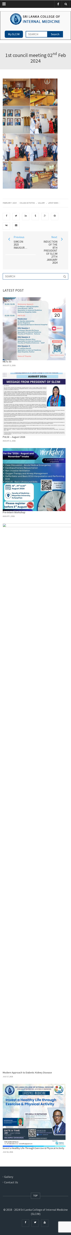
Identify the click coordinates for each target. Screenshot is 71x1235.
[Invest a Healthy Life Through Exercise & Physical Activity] (34, 1115)
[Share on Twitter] (16, 216)
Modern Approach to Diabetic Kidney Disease (27, 1072)
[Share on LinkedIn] (25, 216)
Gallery (41, 203)
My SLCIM (14, 34)
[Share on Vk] (6, 226)
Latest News (53, 203)
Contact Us (11, 1182)
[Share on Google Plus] (45, 216)
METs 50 (7, 361)
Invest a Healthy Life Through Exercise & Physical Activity (33, 1148)
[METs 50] (34, 328)
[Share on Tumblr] (35, 216)
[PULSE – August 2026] (34, 404)
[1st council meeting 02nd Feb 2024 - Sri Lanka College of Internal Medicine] (35, 19)
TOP (35, 1195)
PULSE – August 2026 (14, 437)
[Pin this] (54, 216)
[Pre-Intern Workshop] (34, 479)
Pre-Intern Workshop (14, 512)
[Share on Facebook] (6, 216)
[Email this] (16, 226)
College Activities (27, 203)
